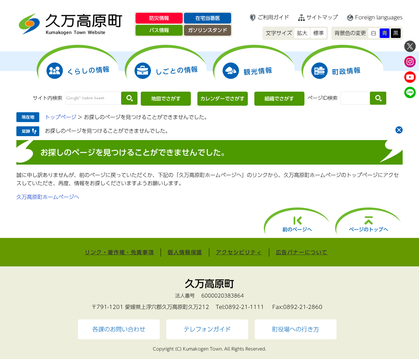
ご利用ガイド (273, 17)
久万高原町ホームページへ (47, 197)
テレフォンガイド (207, 329)
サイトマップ (322, 17)
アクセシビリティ (239, 252)
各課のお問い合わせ (118, 329)
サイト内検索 (47, 98)
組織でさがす (279, 98)
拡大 (302, 33)
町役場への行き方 (295, 329)
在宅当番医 (207, 18)
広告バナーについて (302, 252)
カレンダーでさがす (222, 98)
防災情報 (159, 18)
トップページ (60, 117)
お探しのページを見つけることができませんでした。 (108, 131)
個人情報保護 (185, 252)
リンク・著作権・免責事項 (119, 252)
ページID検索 (322, 98)
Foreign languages (379, 17)
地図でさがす (166, 98)
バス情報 (159, 30)
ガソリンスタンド (207, 30)
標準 (318, 33)
